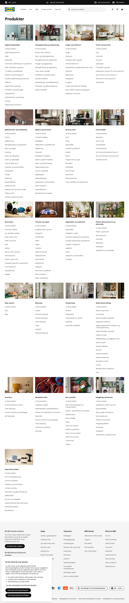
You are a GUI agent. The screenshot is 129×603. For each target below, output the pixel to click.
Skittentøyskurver (101, 416)
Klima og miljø (110, 559)
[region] (26, 579)
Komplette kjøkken (41, 137)
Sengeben (69, 82)
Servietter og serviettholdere (14, 167)
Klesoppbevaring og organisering (46, 60)
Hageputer (38, 267)
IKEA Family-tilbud (90, 551)
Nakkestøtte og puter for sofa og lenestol (110, 71)
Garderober (8, 60)
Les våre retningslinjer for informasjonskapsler (21, 585)
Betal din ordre (45, 547)
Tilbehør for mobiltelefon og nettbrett (47, 412)
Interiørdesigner (68, 543)
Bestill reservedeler (47, 555)
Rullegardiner (70, 314)
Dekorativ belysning (41, 314)
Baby (6, 314)
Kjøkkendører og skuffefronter (45, 145)
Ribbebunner (70, 75)
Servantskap (100, 314)
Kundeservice (45, 551)
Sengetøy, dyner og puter (74, 60)
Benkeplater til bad (102, 361)
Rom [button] (30, 9)
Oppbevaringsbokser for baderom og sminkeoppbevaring (108, 326)
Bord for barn (70, 171)
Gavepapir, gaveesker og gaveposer (16, 263)
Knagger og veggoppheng (43, 64)
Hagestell (69, 248)
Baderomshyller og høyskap (105, 318)
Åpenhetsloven (110, 566)
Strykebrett (99, 431)
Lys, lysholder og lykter (12, 233)
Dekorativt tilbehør (11, 229)
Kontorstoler (100, 141)
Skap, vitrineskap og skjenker (14, 67)
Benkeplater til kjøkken (42, 156)
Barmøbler (69, 163)
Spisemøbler (70, 145)
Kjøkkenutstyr (9, 141)
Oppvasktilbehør (10, 182)
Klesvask (98, 350)
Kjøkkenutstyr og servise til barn (15, 189)
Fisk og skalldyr (70, 418)
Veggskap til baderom (103, 322)
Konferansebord (101, 148)
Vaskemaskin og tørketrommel (106, 435)
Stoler (67, 141)
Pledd (37, 241)
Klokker (7, 248)
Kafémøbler (69, 167)
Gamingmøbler (101, 145)
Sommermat (70, 441)
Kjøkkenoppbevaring (41, 167)
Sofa (97, 52)
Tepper (37, 244)
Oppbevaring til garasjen (13, 86)
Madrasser (69, 56)
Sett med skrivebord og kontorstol (107, 156)
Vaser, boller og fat (11, 237)
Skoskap (7, 101)
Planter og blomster (11, 259)
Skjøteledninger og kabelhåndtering (46, 82)
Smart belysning (40, 322)
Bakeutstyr (8, 178)
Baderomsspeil (101, 342)
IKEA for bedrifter (111, 540)
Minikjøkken (39, 141)
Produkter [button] (23, 9)
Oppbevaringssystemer (12, 52)
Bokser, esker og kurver (42, 52)
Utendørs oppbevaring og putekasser (17, 79)
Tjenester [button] (58, 9)
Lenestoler (99, 56)
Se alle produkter (10, 49)
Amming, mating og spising (14, 197)
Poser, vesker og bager (42, 71)
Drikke (68, 422)
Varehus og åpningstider (48, 536)
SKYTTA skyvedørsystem (13, 477)
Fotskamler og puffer (103, 67)
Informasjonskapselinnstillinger (18, 595)
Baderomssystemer (102, 310)
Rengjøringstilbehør (102, 423)
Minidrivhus (99, 243)
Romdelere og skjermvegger (14, 90)
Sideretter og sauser (72, 437)
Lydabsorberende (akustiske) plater (16, 503)
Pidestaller (99, 239)
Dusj (97, 372)
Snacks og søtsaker (72, 426)
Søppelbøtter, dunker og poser (106, 405)
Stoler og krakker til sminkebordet (77, 182)
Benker (68, 156)
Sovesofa (99, 60)
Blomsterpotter (10, 256)
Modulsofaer (100, 82)
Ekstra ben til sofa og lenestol (105, 79)
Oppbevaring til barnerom (13, 105)
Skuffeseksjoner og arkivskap (14, 97)
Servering (8, 152)
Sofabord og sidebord (73, 148)
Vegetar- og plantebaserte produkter (78, 411)
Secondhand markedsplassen (68, 567)
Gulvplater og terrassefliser (74, 256)
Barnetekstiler (39, 259)
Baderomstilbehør (41, 90)
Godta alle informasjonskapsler (18, 590)
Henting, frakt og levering (71, 547)
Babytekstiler (39, 263)
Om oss (107, 536)
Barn (6, 310)
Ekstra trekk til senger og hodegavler (78, 90)
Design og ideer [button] (46, 9)
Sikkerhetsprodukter (11, 507)
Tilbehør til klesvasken (103, 420)
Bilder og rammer (10, 241)
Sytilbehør (69, 322)
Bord (67, 137)
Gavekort (66, 559)
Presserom (108, 547)
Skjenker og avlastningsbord (14, 75)
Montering (66, 555)
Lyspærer (38, 329)
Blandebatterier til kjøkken (44, 193)
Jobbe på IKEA (110, 543)
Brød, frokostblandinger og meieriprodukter (74, 406)
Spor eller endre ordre (48, 543)
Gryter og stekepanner (12, 156)
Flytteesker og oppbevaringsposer (46, 86)
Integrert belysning (41, 318)
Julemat (68, 444)
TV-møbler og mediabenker (14, 71)
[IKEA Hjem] (10, 9)
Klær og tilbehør (40, 274)
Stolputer (38, 248)
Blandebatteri (9, 510)
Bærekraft (108, 551)
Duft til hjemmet (10, 267)
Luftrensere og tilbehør (42, 427)
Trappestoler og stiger (73, 160)
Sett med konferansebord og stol (107, 152)
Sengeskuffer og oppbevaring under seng (79, 67)
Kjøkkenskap (39, 148)
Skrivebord (99, 137)
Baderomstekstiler (41, 252)
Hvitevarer (38, 152)
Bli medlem (88, 543)
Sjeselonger (100, 64)
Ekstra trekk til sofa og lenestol (106, 75)
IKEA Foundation (110, 562)
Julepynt (7, 274)
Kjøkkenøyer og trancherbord (44, 182)
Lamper (37, 310)
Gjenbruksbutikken (69, 562)
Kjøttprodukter (70, 414)
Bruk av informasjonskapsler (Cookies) (90, 599)
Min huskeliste (89, 547)
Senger (68, 52)
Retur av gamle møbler (71, 576)
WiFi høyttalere (10, 416)
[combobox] (85, 9)
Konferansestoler (101, 160)
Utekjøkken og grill (72, 233)
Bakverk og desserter (73, 429)
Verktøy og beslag (11, 488)
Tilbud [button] (37, 9)
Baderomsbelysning (41, 333)
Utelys (68, 252)
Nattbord (69, 71)
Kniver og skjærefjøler (12, 160)
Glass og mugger (10, 148)
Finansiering (67, 551)
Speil (6, 244)
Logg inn (87, 540)
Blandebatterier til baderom (105, 369)
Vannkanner (100, 247)
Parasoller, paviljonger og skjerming (77, 237)
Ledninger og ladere (41, 405)
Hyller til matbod (40, 186)
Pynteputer (39, 233)
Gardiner (68, 310)
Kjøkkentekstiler (10, 186)
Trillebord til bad (101, 335)
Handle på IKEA (46, 540)
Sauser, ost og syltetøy (73, 433)
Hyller (6, 56)
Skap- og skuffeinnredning (43, 163)
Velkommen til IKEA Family (93, 536)
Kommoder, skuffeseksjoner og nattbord (18, 64)
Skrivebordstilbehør (41, 79)
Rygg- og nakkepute (41, 278)
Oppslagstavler (10, 270)
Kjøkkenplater (39, 174)
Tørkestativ (99, 427)
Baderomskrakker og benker (105, 331)
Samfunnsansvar (110, 555)
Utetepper (69, 259)
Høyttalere (38, 416)
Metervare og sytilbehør (43, 270)
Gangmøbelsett (10, 93)
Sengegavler (69, 79)
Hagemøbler (70, 229)
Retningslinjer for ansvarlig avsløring (113, 599)
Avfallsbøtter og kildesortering (45, 75)
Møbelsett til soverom (73, 93)
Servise (7, 137)
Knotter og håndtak (41, 171)
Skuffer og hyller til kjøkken (44, 160)
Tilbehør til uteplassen (73, 244)
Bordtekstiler (9, 171)
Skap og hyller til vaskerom (104, 412)
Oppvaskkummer (40, 189)
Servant (98, 365)
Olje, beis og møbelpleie (13, 499)
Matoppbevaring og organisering (46, 67)
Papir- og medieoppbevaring (44, 56)
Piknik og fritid (9, 193)
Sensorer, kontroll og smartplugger (16, 412)
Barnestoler (69, 174)
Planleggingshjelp (69, 540)
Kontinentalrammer (72, 64)
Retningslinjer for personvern (68, 599)
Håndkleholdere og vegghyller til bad (108, 339)
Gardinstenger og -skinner (74, 318)
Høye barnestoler (71, 178)
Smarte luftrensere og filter (14, 405)
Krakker (68, 152)
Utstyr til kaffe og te (11, 163)
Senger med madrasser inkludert (76, 86)
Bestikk (7, 174)
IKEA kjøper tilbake (69, 572)
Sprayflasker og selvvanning (105, 250)
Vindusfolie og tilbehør (73, 325)
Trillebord (8, 82)
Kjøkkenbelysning (40, 178)
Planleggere (67, 536)
